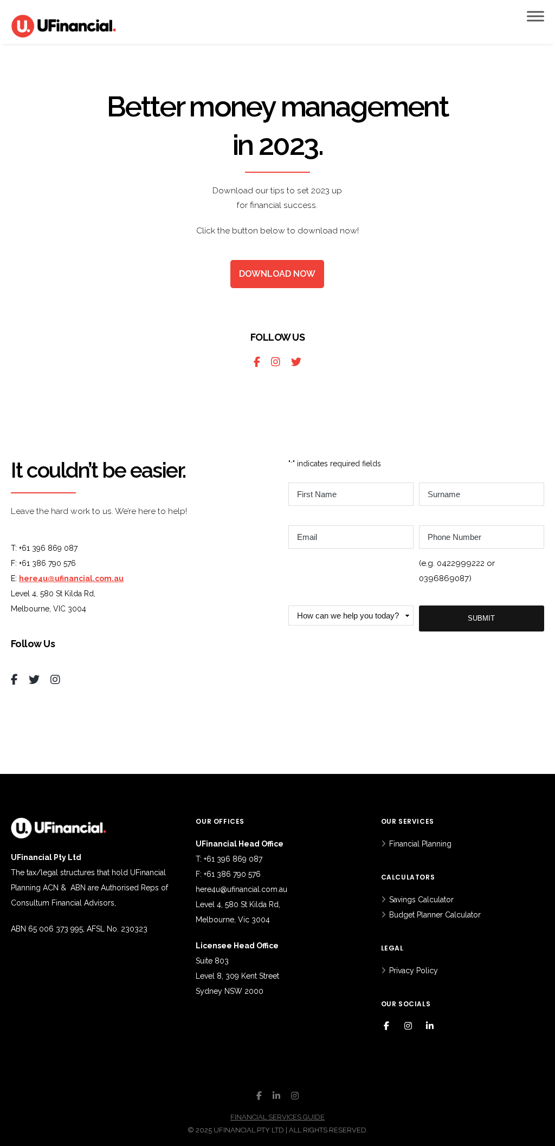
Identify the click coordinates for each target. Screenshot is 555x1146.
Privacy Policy (413, 970)
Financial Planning (420, 843)
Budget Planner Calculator (435, 914)
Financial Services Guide (277, 1117)
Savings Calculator (421, 899)
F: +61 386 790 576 (228, 874)
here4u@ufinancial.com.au (71, 578)
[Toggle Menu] (535, 16)
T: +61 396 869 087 (229, 859)
